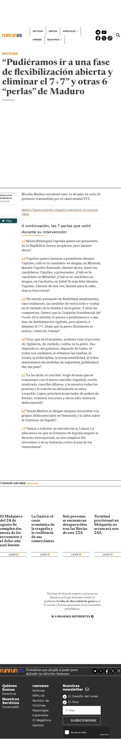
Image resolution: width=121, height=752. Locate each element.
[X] (2, 213)
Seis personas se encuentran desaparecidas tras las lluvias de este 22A (75, 525)
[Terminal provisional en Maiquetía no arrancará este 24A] (107, 503)
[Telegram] (98, 32)
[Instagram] (110, 38)
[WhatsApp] (8, 208)
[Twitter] (104, 38)
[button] (118, 35)
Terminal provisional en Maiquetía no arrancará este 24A (106, 525)
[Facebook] (98, 38)
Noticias (9, 53)
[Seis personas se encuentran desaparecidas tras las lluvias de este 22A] (76, 503)
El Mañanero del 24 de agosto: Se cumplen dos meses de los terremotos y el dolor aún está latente (11, 531)
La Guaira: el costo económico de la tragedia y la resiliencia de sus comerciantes (43, 529)
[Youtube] (104, 32)
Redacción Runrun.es (6, 196)
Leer (12, 554)
